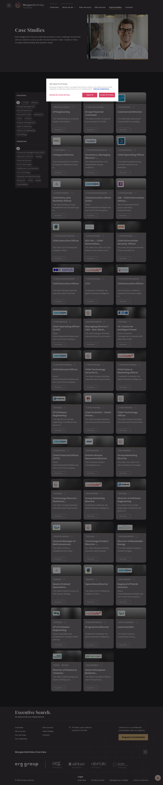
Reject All (89, 95)
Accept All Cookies (107, 95)
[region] (82, 90)
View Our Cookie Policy (101, 89)
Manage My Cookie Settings (60, 95)
